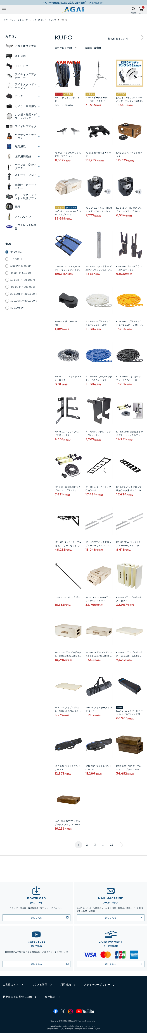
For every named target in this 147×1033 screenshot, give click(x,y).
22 (111, 844)
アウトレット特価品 (26, 226)
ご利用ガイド (11, 984)
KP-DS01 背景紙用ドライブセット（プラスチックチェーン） (68, 490)
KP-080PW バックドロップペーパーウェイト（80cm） (129, 545)
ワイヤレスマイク (26, 126)
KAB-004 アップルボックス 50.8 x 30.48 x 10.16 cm (99, 655)
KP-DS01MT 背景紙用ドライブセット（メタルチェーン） (129, 435)
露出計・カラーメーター (26, 186)
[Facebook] (55, 1011)
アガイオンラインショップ (16, 20)
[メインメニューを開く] (4, 10)
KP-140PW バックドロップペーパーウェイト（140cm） (99, 545)
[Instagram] (70, 1011)
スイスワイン (23, 216)
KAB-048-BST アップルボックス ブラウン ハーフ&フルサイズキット (129, 769)
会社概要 (50, 996)
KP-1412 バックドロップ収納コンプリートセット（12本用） (68, 545)
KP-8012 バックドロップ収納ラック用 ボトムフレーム (129, 490)
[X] (63, 1011)
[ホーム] (73, 9)
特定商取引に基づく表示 (17, 996)
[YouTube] (85, 1011)
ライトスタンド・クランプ (44, 20)
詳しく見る (36, 917)
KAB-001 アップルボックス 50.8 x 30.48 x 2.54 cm (68, 711)
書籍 (17, 206)
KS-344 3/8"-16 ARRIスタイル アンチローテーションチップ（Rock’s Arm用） (99, 211)
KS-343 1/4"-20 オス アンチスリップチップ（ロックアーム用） (129, 211)
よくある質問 (39, 984)
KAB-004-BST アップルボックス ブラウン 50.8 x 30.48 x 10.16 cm (68, 824)
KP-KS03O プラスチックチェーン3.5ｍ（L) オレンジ (129, 325)
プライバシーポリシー (97, 984)
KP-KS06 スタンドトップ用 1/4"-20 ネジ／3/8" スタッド (98, 269)
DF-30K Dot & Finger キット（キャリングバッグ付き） (68, 269)
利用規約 (65, 984)
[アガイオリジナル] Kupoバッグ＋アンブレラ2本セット (129, 101)
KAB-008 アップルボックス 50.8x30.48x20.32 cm (68, 655)
